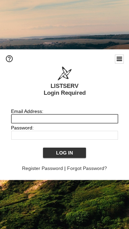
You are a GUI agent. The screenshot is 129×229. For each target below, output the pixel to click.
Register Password (42, 168)
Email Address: (27, 111)
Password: (22, 127)
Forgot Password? (87, 168)
